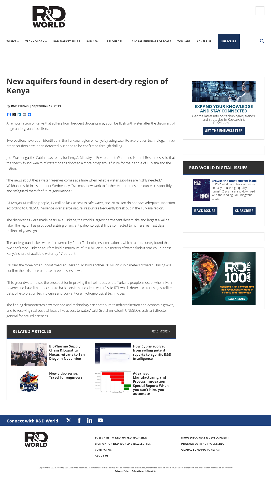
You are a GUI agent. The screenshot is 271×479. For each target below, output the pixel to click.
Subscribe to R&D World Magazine (121, 437)
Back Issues (204, 210)
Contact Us (103, 449)
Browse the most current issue (234, 181)
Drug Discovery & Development (205, 437)
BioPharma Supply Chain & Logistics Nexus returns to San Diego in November (67, 352)
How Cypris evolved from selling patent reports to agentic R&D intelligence (152, 352)
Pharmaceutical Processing (202, 444)
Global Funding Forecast (201, 449)
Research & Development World (49, 17)
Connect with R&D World (32, 421)
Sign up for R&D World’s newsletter (123, 444)
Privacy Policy (122, 470)
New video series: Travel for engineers (65, 375)
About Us (102, 455)
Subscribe (244, 210)
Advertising (138, 470)
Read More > (160, 331)
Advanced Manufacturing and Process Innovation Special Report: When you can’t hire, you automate (151, 383)
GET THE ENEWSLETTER (224, 130)
